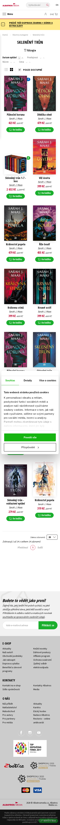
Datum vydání (9, 57)
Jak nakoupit (8, 659)
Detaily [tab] (28, 380)
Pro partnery (8, 718)
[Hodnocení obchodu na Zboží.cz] (14, 764)
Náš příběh (7, 703)
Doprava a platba (10, 663)
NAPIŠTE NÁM (50, 820)
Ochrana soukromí (42, 659)
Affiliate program (41, 655)
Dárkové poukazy (42, 652)
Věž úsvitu (44, 178)
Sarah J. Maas (15, 118)
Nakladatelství (9, 707)
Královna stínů (16, 307)
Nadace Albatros (41, 714)
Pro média (7, 722)
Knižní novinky (40, 648)
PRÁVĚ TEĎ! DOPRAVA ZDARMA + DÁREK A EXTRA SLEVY (31, 24)
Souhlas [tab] (10, 380)
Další (40, 547)
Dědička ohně (44, 114)
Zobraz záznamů (37, 537)
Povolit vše (30, 437)
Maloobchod (8, 711)
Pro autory (7, 714)
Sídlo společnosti (11, 689)
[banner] (17, 4)
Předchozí (23, 547)
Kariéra (36, 707)
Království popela (15, 244)
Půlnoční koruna (15, 114)
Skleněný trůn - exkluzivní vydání (15, 502)
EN (57, 5)
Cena (21, 62)
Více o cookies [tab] (47, 380)
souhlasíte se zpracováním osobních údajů (23, 616)
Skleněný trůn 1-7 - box (15, 179)
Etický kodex (39, 711)
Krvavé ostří (44, 307)
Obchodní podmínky (12, 655)
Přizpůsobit (28, 447)
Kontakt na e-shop (11, 685)
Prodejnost (32, 57)
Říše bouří (44, 244)
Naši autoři (7, 652)
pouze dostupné (32, 69)
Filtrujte (31, 50)
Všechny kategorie (20, 35)
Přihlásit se (48, 625)
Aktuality (6, 648)
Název (5, 62)
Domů (5, 35)
